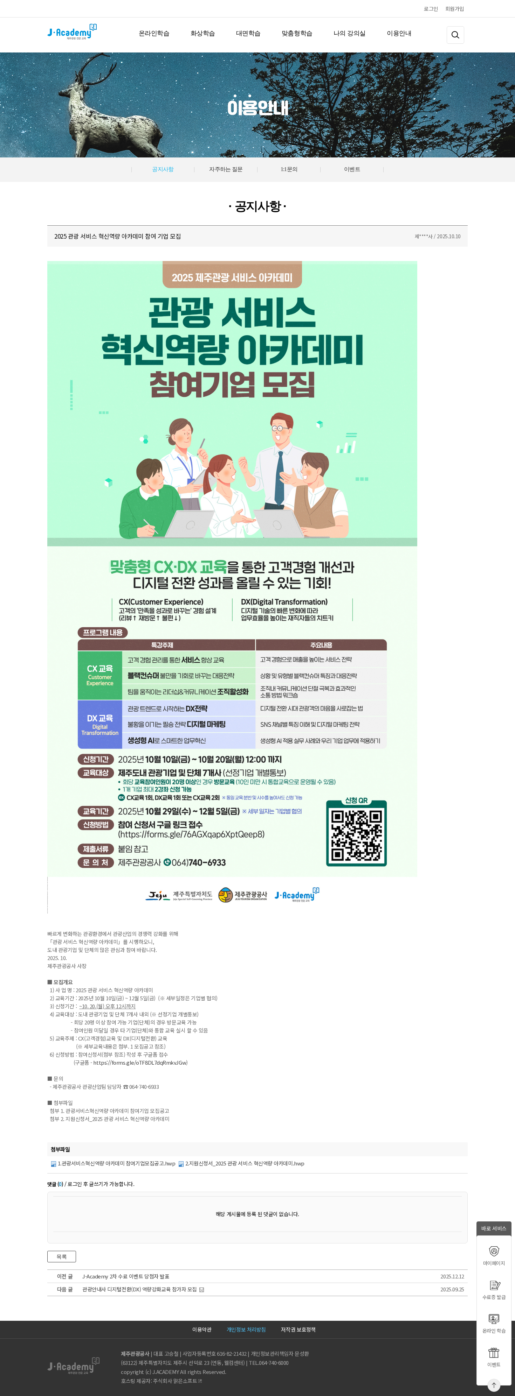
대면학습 (248, 33)
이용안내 (399, 33)
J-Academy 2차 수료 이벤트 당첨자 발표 (125, 1276)
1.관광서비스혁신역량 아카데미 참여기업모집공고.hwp (117, 1163)
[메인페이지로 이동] (48, 33)
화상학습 (203, 33)
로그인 (431, 8)
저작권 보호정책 (298, 1329)
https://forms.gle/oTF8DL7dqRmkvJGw (139, 1062)
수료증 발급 (494, 1296)
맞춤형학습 (297, 33)
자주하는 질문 (226, 169)
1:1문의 (289, 169)
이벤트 (494, 1364)
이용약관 (201, 1329)
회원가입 (454, 8)
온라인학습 (154, 33)
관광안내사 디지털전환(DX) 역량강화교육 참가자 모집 (139, 1289)
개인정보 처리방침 (246, 1329)
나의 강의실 (350, 33)
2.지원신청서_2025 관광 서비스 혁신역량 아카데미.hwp (244, 1163)
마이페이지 (494, 1263)
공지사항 (163, 169)
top (494, 1385)
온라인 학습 (494, 1330)
